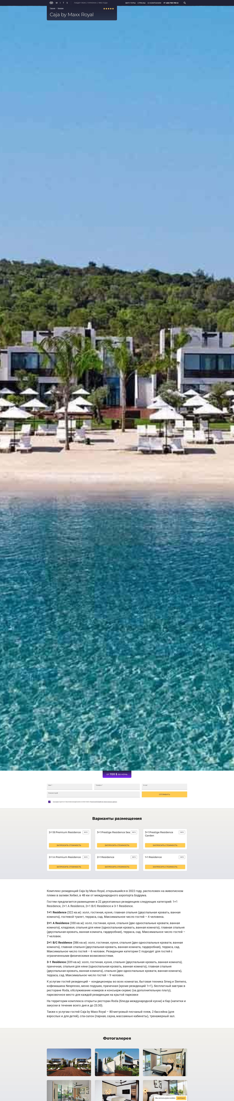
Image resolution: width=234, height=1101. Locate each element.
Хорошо (181, 1098)
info (86, 832)
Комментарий (53, 793)
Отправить (164, 794)
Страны (142, 3)
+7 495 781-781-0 (170, 3)
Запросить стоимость (69, 845)
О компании (154, 3)
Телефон (99, 785)
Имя (50, 785)
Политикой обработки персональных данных (103, 802)
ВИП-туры (130, 3)
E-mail (145, 785)
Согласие (55, 802)
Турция (52, 8)
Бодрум (60, 8)
